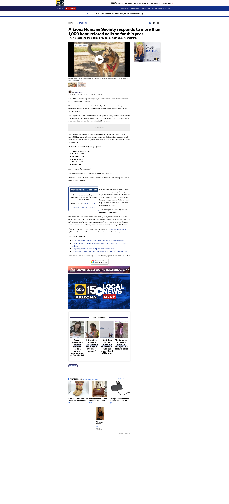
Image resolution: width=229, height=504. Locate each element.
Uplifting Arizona (134, 9)
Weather (137, 3)
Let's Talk (154, 9)
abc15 (58, 8)
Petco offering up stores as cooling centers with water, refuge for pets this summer (100, 251)
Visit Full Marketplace (124, 378)
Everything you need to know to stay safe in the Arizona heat (93, 248)
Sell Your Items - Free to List (90, 379)
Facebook (76, 207)
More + (169, 9)
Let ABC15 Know (145, 9)
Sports (145, 3)
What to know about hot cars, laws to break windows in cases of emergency (98, 240)
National (128, 3)
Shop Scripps (155, 3)
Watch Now (167, 3)
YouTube (91, 207)
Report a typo (73, 365)
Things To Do (162, 9)
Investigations (125, 9)
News (70, 23)
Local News (82, 23)
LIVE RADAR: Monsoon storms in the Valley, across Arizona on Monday (118, 14)
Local (120, 3)
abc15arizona (60, 8)
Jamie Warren (79, 92)
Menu (113, 3)
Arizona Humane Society (118, 229)
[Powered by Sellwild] (127, 433)
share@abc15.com (89, 203)
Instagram (84, 207)
